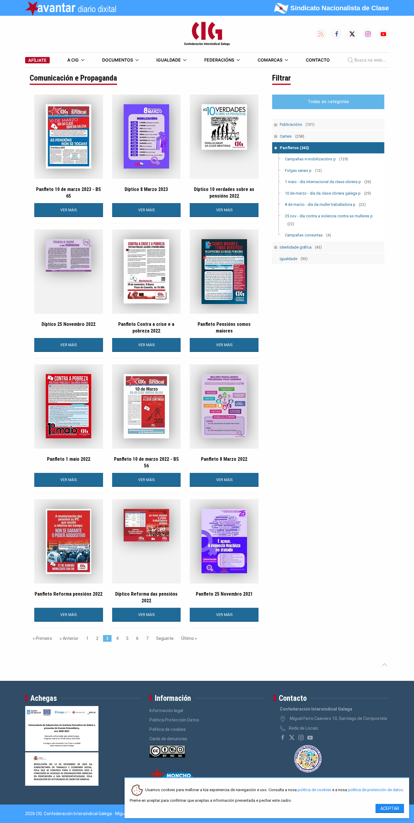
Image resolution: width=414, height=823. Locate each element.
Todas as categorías (328, 101)
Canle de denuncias (168, 738)
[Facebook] (283, 737)
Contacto (318, 59)
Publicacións (297, 124)
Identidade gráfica (301, 247)
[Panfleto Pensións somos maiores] (224, 271)
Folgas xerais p (303, 170)
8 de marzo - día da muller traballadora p (325, 204)
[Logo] (207, 34)
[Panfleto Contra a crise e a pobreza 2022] (146, 271)
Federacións (219, 59)
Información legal (166, 710)
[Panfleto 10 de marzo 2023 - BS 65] (68, 136)
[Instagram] (301, 737)
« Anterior (69, 638)
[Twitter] (292, 737)
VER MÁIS (68, 210)
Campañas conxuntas (308, 235)
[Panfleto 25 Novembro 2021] (224, 541)
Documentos (117, 59)
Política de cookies (167, 729)
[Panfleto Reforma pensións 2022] (68, 541)
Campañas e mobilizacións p (316, 159)
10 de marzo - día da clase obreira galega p (328, 193)
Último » (189, 638)
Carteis (292, 136)
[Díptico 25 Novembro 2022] (68, 255)
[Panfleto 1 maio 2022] (68, 406)
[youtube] (310, 737)
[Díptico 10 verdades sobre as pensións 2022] (224, 127)
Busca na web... (370, 59)
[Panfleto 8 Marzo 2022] (224, 406)
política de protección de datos (375, 790)
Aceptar (389, 808)
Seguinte (165, 638)
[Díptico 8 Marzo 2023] (146, 136)
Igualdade (168, 59)
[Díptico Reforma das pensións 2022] (146, 525)
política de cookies (314, 790)
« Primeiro (42, 638)
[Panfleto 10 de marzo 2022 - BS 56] (146, 406)
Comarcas (270, 59)
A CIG (73, 59)
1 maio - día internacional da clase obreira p (328, 181)
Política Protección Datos (174, 720)
